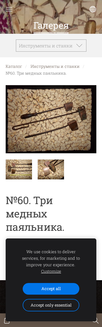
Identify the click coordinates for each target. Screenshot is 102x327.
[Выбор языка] (93, 9)
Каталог (14, 66)
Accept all (51, 288)
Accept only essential (51, 305)
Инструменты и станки (55, 66)
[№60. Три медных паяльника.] (19, 169)
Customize (51, 271)
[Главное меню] (9, 9)
